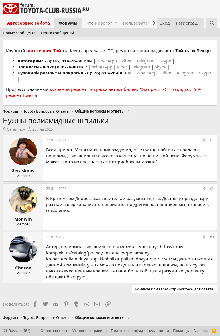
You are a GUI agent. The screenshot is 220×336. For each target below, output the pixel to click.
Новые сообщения (19, 32)
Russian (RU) (19, 330)
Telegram (146, 61)
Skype (165, 61)
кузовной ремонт (68, 89)
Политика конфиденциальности (140, 330)
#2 (212, 188)
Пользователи (138, 23)
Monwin (23, 219)
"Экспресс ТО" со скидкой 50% (170, 89)
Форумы (68, 23)
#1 (212, 139)
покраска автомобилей (113, 89)
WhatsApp (107, 61)
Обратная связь (54, 330)
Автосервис (30, 61)
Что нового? (99, 23)
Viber (126, 61)
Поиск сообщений (57, 32)
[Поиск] (211, 23)
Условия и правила (89, 330)
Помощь (181, 330)
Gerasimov (16, 129)
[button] (116, 23)
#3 (212, 237)
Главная (200, 330)
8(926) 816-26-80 (64, 61)
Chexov (23, 267)
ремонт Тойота (21, 95)
